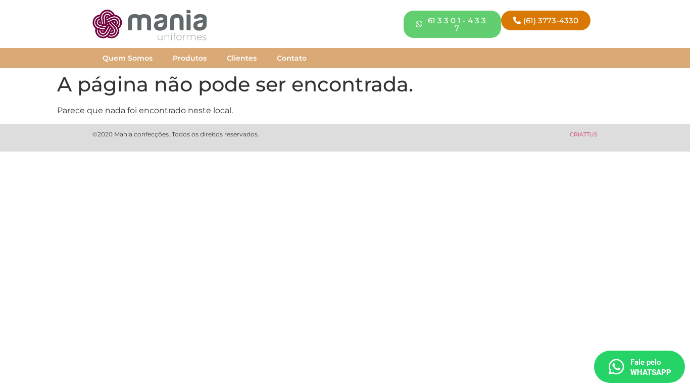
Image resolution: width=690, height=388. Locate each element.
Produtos (190, 58)
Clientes (242, 58)
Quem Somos (128, 58)
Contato (292, 58)
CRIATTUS (584, 134)
